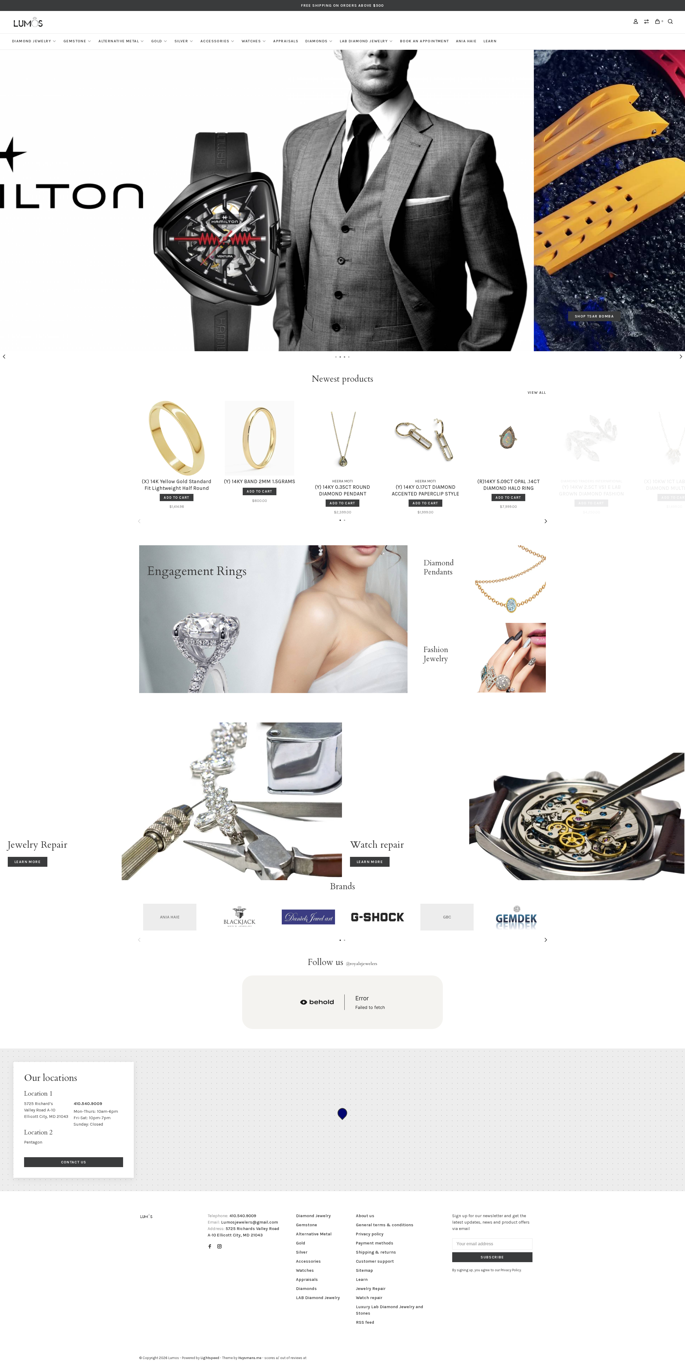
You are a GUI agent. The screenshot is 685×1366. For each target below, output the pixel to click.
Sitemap (364, 1270)
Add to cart (176, 497)
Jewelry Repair (371, 1288)
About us (365, 1215)
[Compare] (647, 22)
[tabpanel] (342, 200)
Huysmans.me (250, 1358)
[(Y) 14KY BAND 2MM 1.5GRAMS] (259, 438)
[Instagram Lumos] (219, 1246)
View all (537, 392)
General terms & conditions (384, 1224)
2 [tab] (340, 356)
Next (681, 356)
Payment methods (374, 1243)
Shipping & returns (376, 1252)
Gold (156, 41)
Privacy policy (369, 1233)
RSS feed (365, 1322)
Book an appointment (424, 41)
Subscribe (492, 1257)
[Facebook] (210, 1246)
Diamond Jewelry (31, 41)
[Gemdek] (516, 917)
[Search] (671, 22)
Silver (181, 41)
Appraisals (285, 41)
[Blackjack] (239, 917)
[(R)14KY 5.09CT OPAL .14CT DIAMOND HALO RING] (508, 438)
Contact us (73, 1162)
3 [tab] (344, 356)
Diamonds (316, 41)
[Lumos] (146, 1216)
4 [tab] (349, 356)
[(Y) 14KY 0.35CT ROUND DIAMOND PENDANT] (342, 438)
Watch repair (369, 1297)
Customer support (375, 1261)
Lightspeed (209, 1358)
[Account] (636, 22)
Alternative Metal (118, 41)
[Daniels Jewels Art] (308, 917)
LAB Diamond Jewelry (364, 41)
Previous (4, 356)
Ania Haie (466, 41)
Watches (251, 41)
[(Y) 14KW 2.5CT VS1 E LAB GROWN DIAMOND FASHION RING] (591, 438)
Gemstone (74, 41)
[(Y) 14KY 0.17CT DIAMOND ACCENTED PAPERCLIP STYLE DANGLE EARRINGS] (425, 438)
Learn (490, 41)
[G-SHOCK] (377, 917)
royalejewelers (361, 964)
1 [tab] (336, 356)
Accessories (214, 41)
